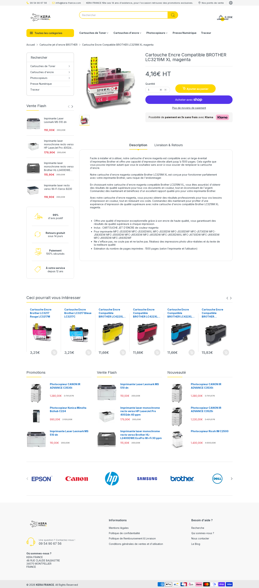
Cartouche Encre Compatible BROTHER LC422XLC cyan (180, 313)
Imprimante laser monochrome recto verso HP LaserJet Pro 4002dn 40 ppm (59, 144)
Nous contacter (200, 538)
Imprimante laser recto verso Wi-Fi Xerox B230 (58, 187)
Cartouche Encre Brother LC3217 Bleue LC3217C (77, 313)
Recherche (197, 527)
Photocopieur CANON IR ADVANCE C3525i (206, 409)
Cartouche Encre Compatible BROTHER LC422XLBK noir (212, 313)
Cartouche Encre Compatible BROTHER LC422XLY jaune (112, 313)
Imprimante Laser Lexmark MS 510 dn (55, 120)
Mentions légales (119, 527)
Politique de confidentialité (124, 533)
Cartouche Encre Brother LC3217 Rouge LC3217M (40, 313)
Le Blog (195, 543)
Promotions (35, 372)
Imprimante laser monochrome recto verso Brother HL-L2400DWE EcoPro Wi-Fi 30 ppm (59, 166)
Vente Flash (107, 372)
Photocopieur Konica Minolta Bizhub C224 (68, 409)
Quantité (150, 83)
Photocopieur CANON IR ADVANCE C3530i (65, 386)
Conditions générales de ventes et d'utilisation (136, 543)
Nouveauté (176, 372)
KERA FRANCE (45, 584)
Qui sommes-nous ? (202, 533)
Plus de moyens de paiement (189, 107)
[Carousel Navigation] (70, 106)
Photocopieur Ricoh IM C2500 (210, 431)
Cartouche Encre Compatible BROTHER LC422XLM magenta (146, 313)
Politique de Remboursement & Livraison (132, 538)
